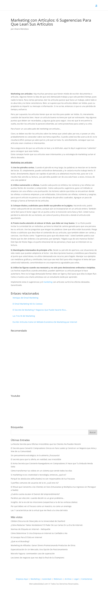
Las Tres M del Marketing (24, 316)
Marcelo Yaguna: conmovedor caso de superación (33, 553)
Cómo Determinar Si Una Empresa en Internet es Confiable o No (39, 533)
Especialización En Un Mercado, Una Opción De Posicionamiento (39, 549)
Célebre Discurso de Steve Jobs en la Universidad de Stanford (38, 521)
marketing (47, 282)
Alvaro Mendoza (21, 29)
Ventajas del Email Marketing (25, 297)
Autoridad (46, 579)
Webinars (58, 579)
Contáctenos (86, 579)
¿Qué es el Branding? (20, 541)
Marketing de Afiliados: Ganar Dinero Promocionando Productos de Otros (43, 545)
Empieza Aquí (22, 579)
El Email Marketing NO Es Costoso (27, 304)
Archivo (68, 579)
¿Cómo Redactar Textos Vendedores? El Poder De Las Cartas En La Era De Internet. (47, 525)
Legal (76, 579)
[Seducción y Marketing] (30, 389)
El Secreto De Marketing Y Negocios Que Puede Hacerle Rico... (40, 310)
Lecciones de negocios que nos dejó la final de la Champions (37, 557)
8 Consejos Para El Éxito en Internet (26, 537)
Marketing (35, 579)
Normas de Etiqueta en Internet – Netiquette (30, 529)
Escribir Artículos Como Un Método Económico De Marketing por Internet (45, 322)
